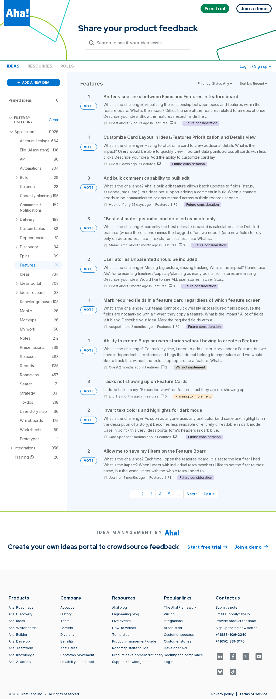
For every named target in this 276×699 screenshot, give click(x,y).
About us (67, 607)
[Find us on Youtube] (258, 656)
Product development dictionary (137, 655)
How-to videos (124, 628)
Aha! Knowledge (21, 655)
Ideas (13, 66)
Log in (169, 662)
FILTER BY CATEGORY (23, 120)
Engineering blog (125, 614)
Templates (120, 635)
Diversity (67, 635)
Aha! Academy (20, 662)
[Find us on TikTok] (233, 672)
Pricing (169, 614)
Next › (192, 494)
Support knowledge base (132, 662)
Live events (121, 621)
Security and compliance (183, 655)
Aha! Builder (18, 635)
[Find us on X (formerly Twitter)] (246, 656)
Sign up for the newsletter (236, 628)
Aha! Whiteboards (23, 628)
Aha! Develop (19, 641)
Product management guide (134, 641)
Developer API (175, 648)
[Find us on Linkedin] (220, 656)
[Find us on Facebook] (233, 656)
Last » (209, 494)
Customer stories (177, 641)
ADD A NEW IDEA (35, 82)
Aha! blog (119, 607)
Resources (39, 66)
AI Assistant (173, 628)
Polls (67, 66)
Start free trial (207, 547)
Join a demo (251, 547)
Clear (53, 119)
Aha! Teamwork (21, 648)
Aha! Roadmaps (21, 607)
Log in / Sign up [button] (254, 66)
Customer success (179, 635)
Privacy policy (222, 694)
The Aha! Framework (180, 607)
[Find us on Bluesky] (220, 672)
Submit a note (226, 607)
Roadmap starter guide (130, 648)
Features (161, 123)
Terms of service (253, 694)
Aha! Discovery (20, 614)
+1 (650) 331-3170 (230, 641)
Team (65, 621)
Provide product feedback (237, 621)
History (66, 614)
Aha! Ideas (17, 621)
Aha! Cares (68, 648)
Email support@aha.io (233, 614)
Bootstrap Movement (77, 655)
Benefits (67, 641)
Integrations (173, 621)
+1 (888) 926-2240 (231, 635)
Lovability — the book (77, 662)
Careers (66, 628)
